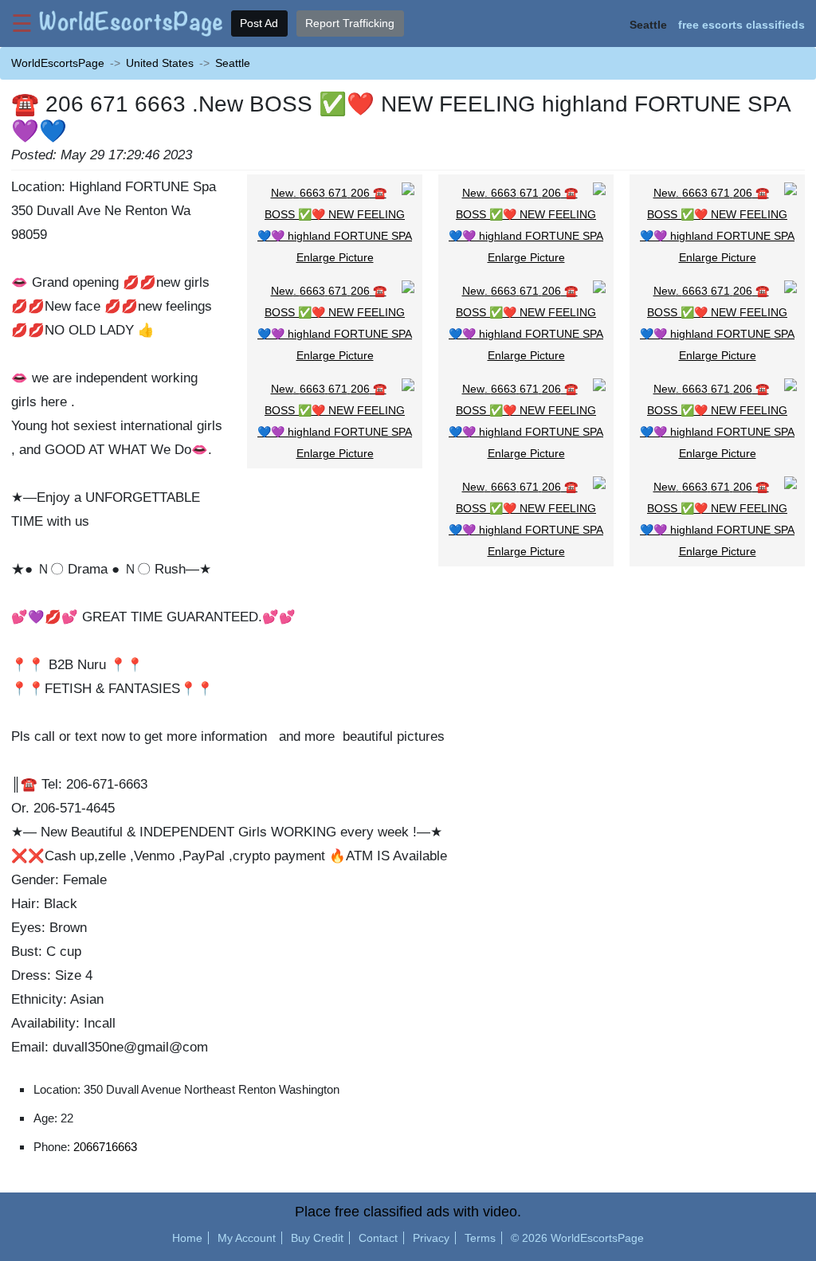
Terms (480, 1238)
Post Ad (259, 23)
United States (160, 63)
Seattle (232, 63)
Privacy (431, 1238)
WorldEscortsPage (57, 63)
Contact (378, 1238)
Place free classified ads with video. (408, 1212)
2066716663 (105, 1146)
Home (187, 1238)
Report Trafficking (349, 23)
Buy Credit (317, 1238)
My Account (247, 1238)
